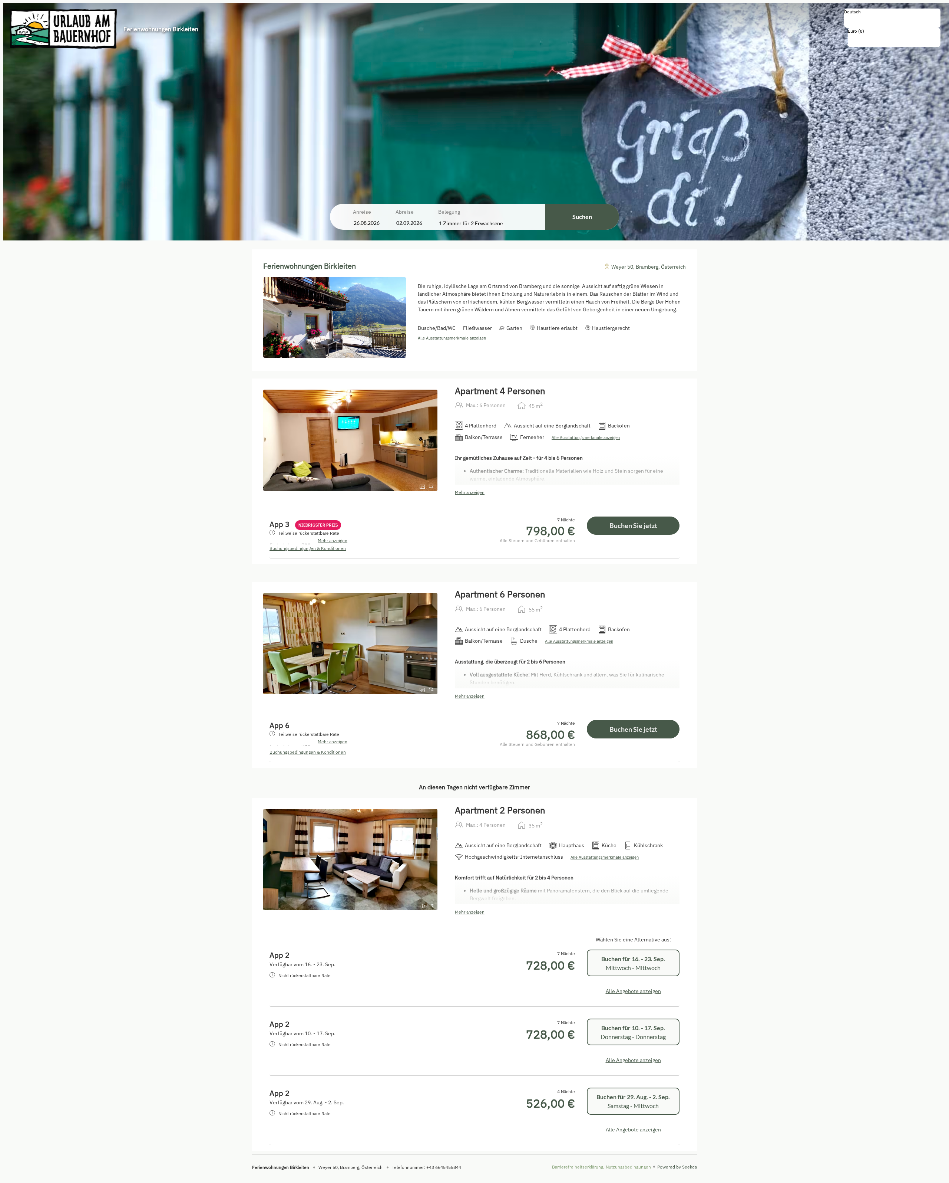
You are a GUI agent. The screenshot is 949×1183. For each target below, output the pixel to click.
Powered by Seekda (677, 1167)
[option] (892, 19)
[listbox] (892, 18)
